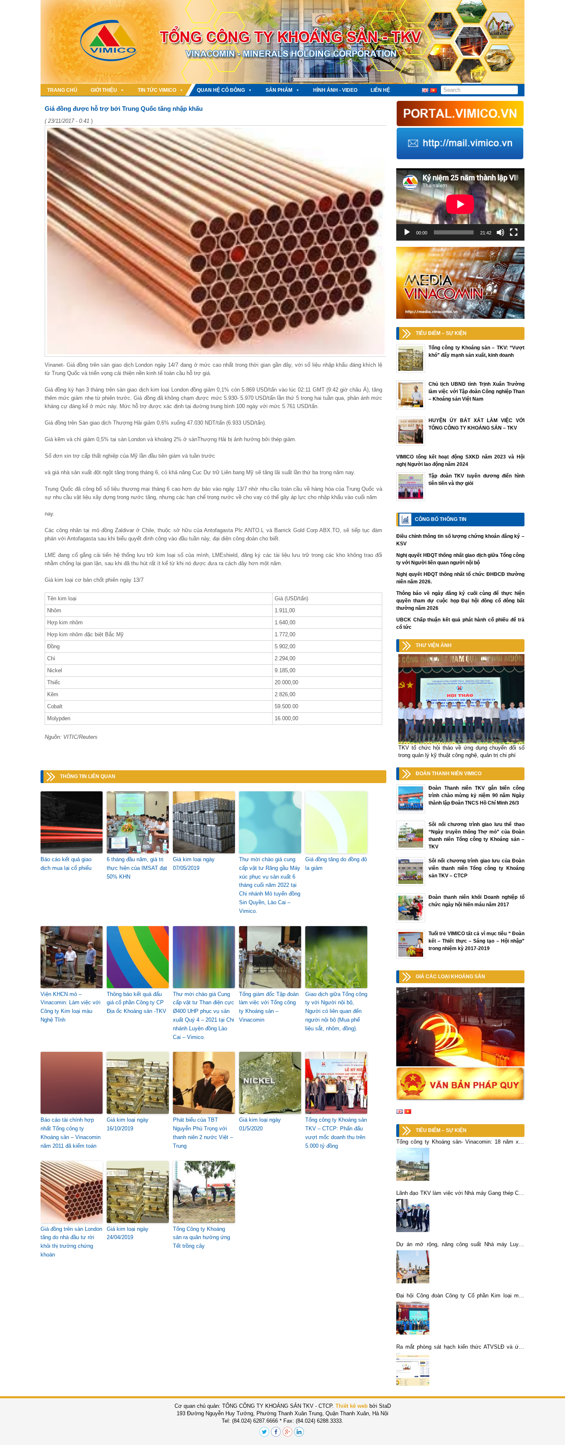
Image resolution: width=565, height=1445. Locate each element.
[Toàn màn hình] (514, 232)
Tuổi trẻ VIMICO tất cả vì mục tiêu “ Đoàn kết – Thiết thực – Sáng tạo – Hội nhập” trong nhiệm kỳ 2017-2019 (476, 941)
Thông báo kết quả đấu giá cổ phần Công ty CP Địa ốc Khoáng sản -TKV (136, 1003)
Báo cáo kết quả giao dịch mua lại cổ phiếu (66, 863)
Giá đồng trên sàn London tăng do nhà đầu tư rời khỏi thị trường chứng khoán (71, 1242)
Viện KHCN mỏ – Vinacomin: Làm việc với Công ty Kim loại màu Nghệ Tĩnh (71, 1007)
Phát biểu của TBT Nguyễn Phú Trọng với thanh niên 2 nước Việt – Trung (203, 1133)
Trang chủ (62, 90)
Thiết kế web (351, 1406)
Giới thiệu (104, 90)
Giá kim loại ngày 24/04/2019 (127, 1233)
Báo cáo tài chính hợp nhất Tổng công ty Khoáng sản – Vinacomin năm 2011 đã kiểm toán (71, 1133)
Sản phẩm (279, 90)
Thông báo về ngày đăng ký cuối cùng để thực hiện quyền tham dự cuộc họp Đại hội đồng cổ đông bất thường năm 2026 (460, 600)
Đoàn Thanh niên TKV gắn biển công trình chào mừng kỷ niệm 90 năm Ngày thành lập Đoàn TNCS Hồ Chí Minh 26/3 (476, 795)
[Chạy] (407, 232)
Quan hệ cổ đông (221, 90)
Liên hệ (380, 90)
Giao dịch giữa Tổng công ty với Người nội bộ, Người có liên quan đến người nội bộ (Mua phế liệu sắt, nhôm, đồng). (336, 1011)
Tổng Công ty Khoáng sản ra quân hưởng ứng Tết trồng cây (201, 1237)
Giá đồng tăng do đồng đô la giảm (336, 863)
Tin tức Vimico (157, 90)
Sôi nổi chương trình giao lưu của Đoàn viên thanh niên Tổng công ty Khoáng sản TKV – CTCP (476, 868)
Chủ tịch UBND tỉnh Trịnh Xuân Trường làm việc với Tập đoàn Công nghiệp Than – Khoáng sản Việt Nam (476, 391)
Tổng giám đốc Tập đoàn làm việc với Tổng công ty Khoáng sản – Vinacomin (269, 1007)
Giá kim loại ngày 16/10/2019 (127, 1124)
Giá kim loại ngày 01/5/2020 (260, 1124)
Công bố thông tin (441, 519)
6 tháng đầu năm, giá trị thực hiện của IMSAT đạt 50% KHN (137, 868)
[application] (460, 204)
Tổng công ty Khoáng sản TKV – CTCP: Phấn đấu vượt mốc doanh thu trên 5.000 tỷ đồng (336, 1133)
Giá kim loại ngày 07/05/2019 (194, 863)
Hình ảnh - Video (335, 90)
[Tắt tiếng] (500, 232)
